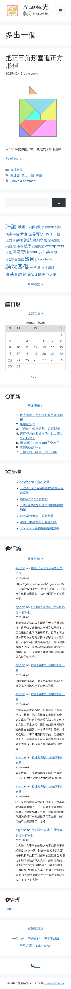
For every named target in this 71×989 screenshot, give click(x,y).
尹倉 (23, 234)
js (37, 259)
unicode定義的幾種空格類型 (39, 528)
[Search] (59, 202)
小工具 (44, 251)
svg (48, 233)
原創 (8, 252)
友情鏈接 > (35, 928)
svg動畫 (34, 226)
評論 (11, 226)
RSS (37, 966)
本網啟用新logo (31, 447)
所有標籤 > (35, 284)
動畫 (22, 226)
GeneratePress (54, 983)
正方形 (51, 275)
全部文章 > (35, 313)
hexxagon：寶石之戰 (35, 482)
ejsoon (20, 568)
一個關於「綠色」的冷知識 (38, 452)
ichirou (30, 274)
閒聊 (58, 227)
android (46, 259)
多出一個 (27, 175)
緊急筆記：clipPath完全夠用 (39, 443)
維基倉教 (13, 274)
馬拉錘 (10, 246)
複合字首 (11, 259)
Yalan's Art (43, 945)
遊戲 (21, 259)
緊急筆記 (54, 240)
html (33, 252)
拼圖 (39, 175)
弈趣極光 (36, 7)
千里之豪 (26, 945)
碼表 (41, 274)
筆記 (16, 252)
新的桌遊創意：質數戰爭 (37, 516)
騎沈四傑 (17, 266)
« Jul (33, 376)
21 (52, 353)
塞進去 (15, 175)
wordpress (54, 246)
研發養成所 (51, 938)
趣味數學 (16, 170)
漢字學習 (12, 234)
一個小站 (18, 938)
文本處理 (48, 267)
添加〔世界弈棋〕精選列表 (38, 522)
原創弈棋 (40, 240)
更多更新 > (35, 406)
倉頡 (54, 252)
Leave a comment (23, 181)
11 (26, 347)
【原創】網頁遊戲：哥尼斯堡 (40, 429)
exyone (20, 757)
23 (10, 360)
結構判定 (38, 246)
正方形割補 (14, 240)
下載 (56, 234)
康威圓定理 (27, 424)
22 (61, 353)
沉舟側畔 (34, 938)
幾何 (29, 258)
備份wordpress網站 (34, 499)
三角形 (35, 267)
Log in (9, 909)
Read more (13, 158)
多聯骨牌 (48, 227)
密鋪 (25, 251)
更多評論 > (35, 558)
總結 (28, 240)
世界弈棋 (36, 234)
